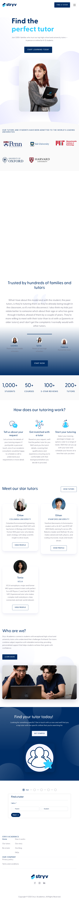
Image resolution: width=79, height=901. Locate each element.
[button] (74, 5)
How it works (20, 839)
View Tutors (68, 489)
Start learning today (38, 50)
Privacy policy (7, 860)
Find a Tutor (62, 5)
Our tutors (6, 844)
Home (4, 839)
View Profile (20, 545)
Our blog (18, 848)
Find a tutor (68, 186)
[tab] (14, 343)
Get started (39, 733)
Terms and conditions (10, 864)
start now (39, 363)
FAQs (17, 853)
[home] (9, 5)
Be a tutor (6, 848)
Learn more (10, 657)
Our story (18, 844)
